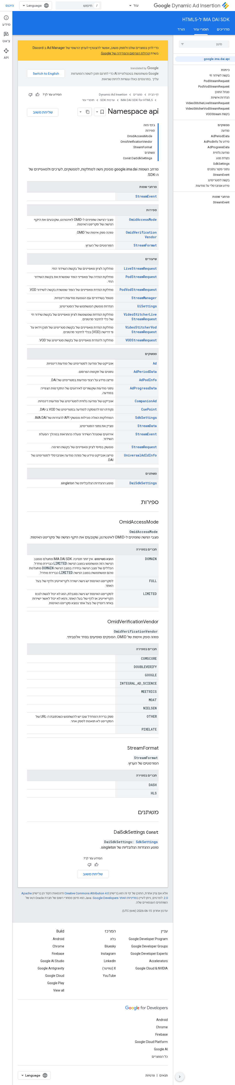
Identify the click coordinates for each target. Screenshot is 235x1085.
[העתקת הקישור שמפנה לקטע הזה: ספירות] (136, 502)
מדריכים (223, 29)
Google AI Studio (52, 961)
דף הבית (153, 94)
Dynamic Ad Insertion (196, 6)
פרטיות (150, 1075)
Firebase (58, 953)
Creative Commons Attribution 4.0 (86, 893)
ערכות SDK (107, 100)
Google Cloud (54, 975)
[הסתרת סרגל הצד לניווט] (179, 1076)
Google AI (161, 1049)
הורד (181, 29)
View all (58, 990)
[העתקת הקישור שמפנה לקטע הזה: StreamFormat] (121, 748)
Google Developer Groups (149, 946)
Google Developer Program (148, 939)
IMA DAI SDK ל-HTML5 (205, 20)
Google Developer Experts (149, 953)
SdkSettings (147, 842)
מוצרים (137, 94)
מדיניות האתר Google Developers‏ (115, 898)
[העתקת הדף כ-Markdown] (88, 112)
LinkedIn (110, 961)
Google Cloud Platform (151, 1042)
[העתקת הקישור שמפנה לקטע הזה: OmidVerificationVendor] (101, 622)
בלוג (113, 939)
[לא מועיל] (30, 94)
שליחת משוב (43, 112)
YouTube (109, 975)
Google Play (55, 983)
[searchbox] (204, 44)
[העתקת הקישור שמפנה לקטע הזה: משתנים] (133, 813)
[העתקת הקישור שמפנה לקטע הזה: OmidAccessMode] (113, 522)
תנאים (163, 1075)
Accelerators (158, 961)
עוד (136, 5)
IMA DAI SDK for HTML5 (137, 100)
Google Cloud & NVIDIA (151, 968)
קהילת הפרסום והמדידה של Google (125, 53)
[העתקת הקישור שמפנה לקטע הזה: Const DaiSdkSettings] (107, 832)
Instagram (108, 953)
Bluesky (110, 946)
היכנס (10, 5)
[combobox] (78, 5)
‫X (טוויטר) (109, 968)
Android (58, 939)
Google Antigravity (51, 968)
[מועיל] (37, 94)
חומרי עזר (201, 29)
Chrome (58, 946)
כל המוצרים (160, 1056)
